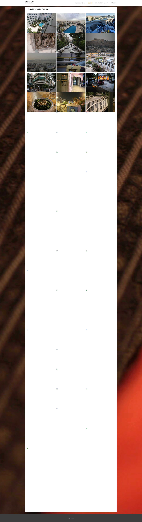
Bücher (113, 3)
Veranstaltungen (80, 3)
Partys (106, 3)
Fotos (90, 3)
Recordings (98, 3)
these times (29, 1)
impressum (71, 518)
